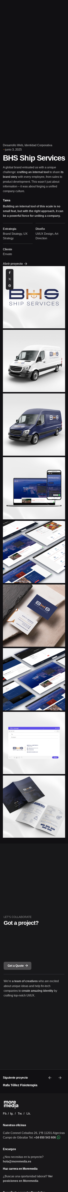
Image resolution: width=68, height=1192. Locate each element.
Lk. (28, 1113)
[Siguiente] (60, 1078)
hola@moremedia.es (17, 1161)
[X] (9, 279)
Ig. (11, 1113)
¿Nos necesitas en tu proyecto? (23, 1156)
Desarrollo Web (13, 145)
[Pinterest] (9, 286)
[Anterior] (50, 1078)
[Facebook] (9, 273)
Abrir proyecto (13, 263)
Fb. (5, 1113)
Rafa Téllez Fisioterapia (20, 1085)
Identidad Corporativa (38, 145)
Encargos (9, 1149)
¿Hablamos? (54, 71)
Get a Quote (16, 965)
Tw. (20, 1113)
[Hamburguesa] (8, 71)
